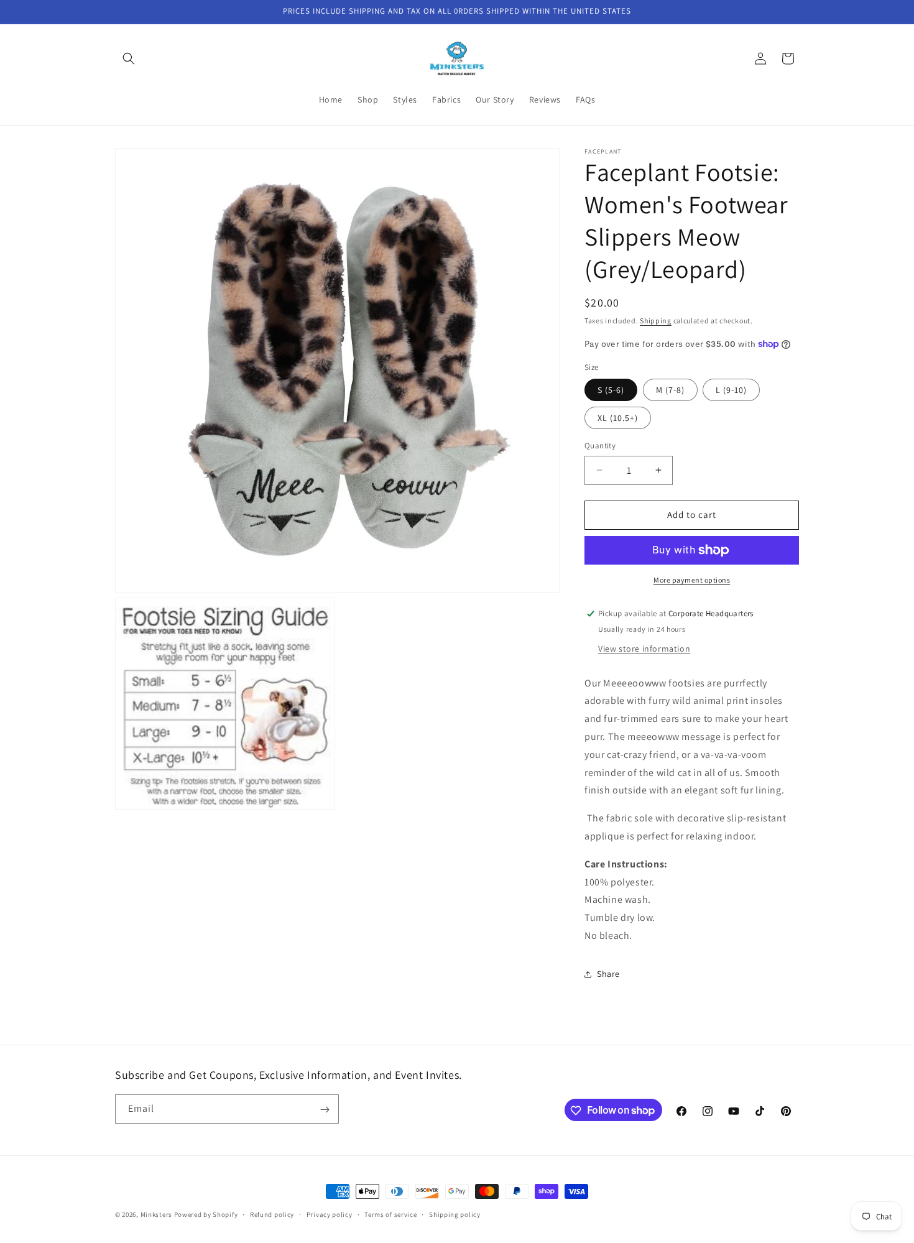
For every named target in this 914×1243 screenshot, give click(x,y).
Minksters (156, 1214)
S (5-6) (611, 389)
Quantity (600, 445)
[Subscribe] (324, 1109)
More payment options (691, 580)
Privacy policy (330, 1213)
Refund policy (272, 1213)
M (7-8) (670, 389)
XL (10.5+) (618, 417)
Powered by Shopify (206, 1214)
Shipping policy (455, 1213)
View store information (644, 648)
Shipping (656, 320)
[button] (128, 58)
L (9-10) (731, 389)
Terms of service (390, 1213)
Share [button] (608, 973)
